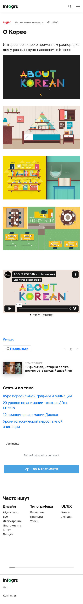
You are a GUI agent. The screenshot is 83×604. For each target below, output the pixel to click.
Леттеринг (37, 512)
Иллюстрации (12, 521)
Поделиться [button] (19, 349)
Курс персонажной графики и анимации (37, 396)
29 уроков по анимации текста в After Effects (35, 405)
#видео (8, 339)
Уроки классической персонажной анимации (33, 424)
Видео (7, 22)
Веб (5, 516)
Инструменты (12, 525)
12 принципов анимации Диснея (30, 414)
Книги (7, 529)
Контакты (9, 595)
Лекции (8, 534)
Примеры (36, 516)
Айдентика (10, 512)
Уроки (34, 521)
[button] (70, 6)
